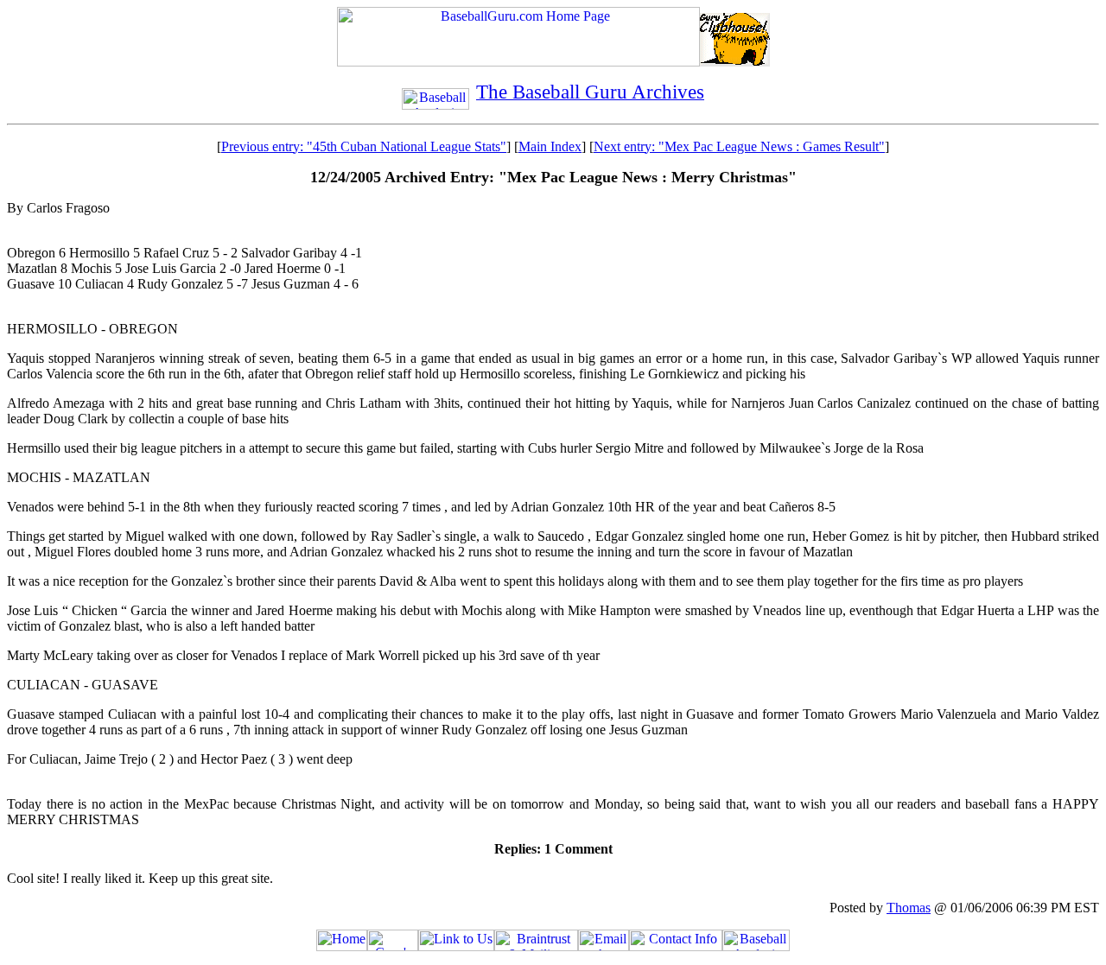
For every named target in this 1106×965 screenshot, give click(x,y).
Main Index (550, 146)
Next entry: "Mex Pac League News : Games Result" (739, 146)
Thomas (909, 907)
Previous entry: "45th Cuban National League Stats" (363, 146)
